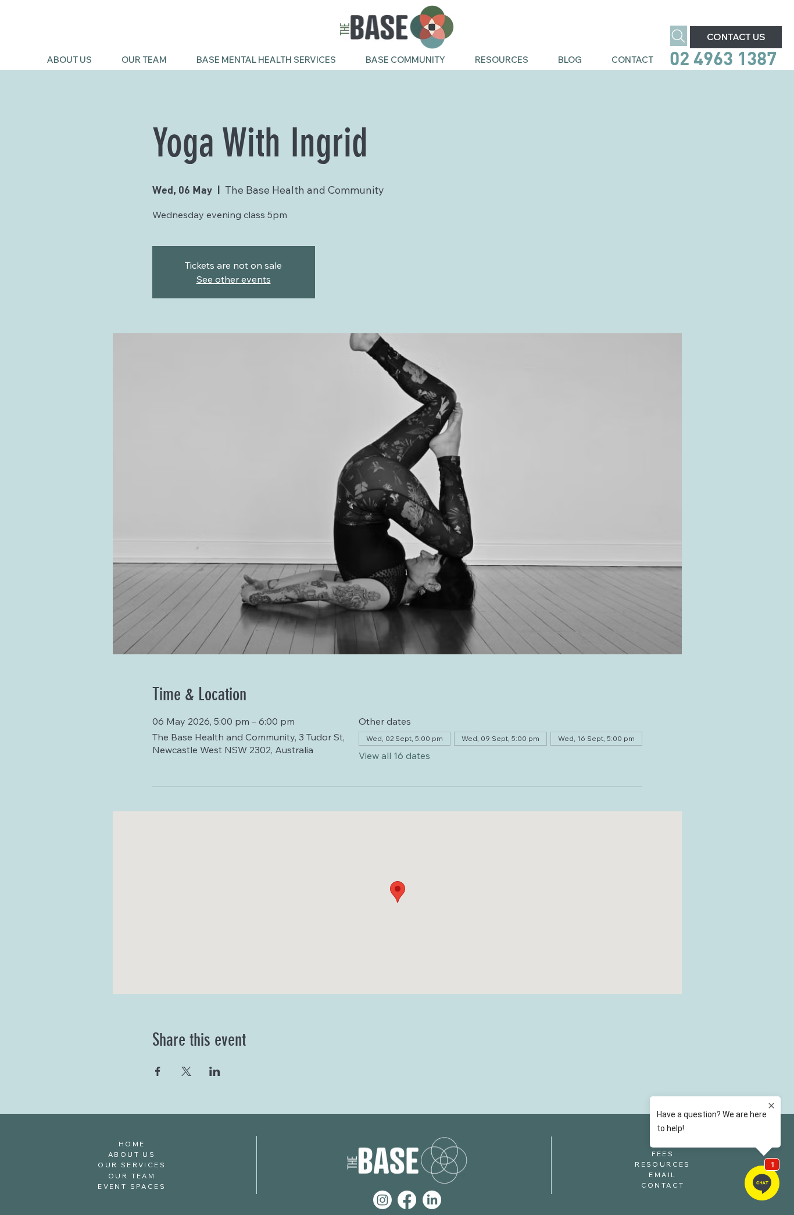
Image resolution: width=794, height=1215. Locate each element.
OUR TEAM (131, 1175)
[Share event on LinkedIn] (214, 1071)
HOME (132, 1143)
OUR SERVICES (132, 1164)
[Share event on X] (186, 1071)
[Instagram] (382, 1200)
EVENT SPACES (132, 1186)
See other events (233, 279)
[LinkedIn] (432, 1200)
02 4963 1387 (725, 57)
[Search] (678, 36)
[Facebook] (407, 1200)
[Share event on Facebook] (157, 1071)
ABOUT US (131, 1154)
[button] (405, 59)
